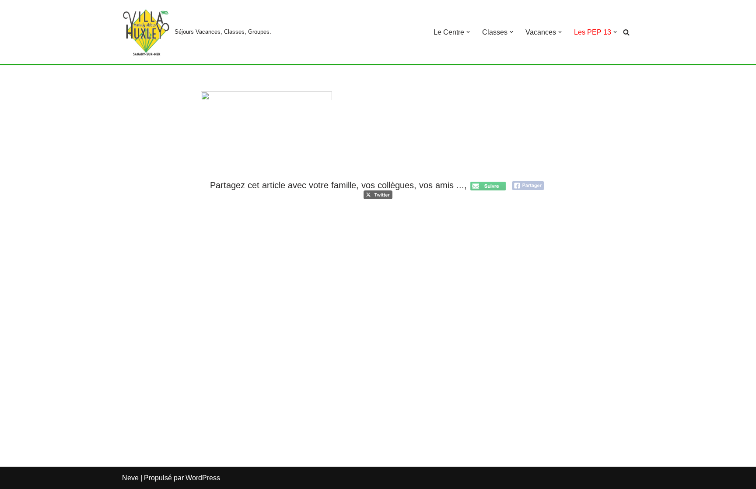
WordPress (203, 478)
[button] (468, 32)
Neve (130, 478)
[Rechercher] (626, 32)
